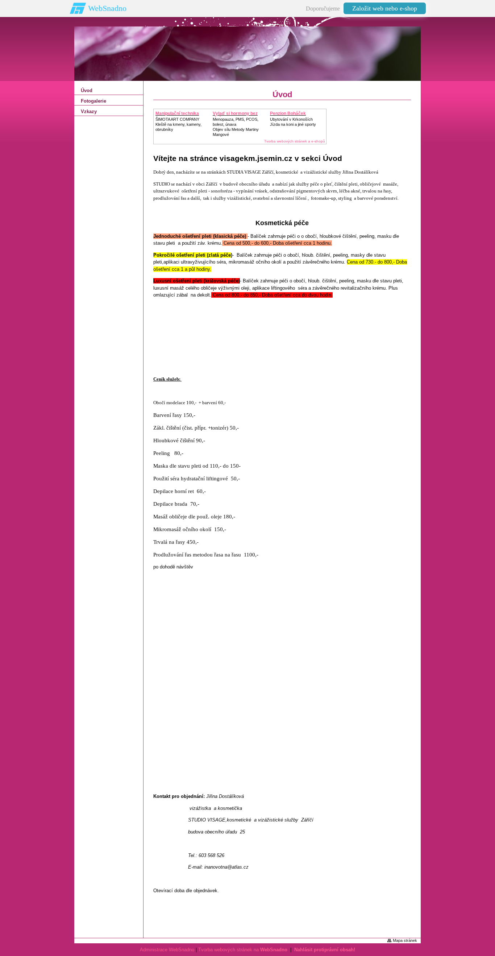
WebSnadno (107, 8)
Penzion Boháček (288, 113)
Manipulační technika (177, 113)
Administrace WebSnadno (167, 949)
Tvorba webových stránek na (242, 949)
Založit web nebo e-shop (384, 8)
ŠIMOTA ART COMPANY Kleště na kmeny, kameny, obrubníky (178, 124)
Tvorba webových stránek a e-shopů (294, 141)
